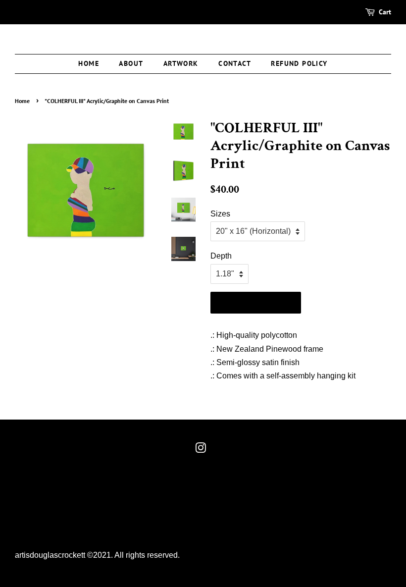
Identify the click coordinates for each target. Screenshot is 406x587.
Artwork (181, 63)
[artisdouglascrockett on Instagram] (200, 450)
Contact (234, 63)
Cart (385, 11)
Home (88, 63)
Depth (221, 256)
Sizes (220, 214)
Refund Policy (299, 63)
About (131, 63)
